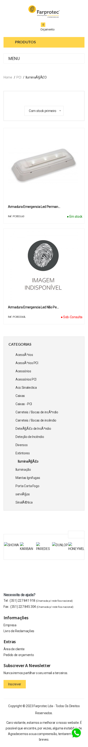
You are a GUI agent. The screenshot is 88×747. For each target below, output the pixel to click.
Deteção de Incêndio (29, 437)
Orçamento (47, 29)
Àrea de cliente (14, 649)
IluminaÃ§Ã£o (28, 461)
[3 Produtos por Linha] (38, 97)
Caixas (20, 396)
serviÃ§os (22, 494)
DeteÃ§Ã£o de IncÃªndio (33, 428)
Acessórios (23, 371)
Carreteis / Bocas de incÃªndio (36, 412)
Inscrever (14, 684)
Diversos (21, 445)
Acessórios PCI (25, 379)
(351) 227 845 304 (41, 607)
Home (8, 77)
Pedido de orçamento (19, 655)
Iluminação (23, 469)
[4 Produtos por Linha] (47, 97)
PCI (18, 77)
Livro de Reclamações (19, 631)
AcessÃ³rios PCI (26, 363)
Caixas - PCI (23, 404)
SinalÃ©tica (23, 502)
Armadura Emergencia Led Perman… (34, 207)
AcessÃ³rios (24, 355)
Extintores (22, 453)
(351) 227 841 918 (41, 600)
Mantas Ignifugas (27, 478)
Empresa (10, 625)
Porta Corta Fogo (27, 486)
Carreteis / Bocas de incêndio (35, 420)
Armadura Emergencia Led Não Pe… (33, 307)
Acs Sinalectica (26, 387)
